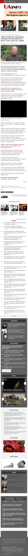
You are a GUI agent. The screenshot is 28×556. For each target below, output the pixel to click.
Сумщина (3, 192)
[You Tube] (12, 2)
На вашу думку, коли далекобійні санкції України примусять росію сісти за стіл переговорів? (12, 347)
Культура (6, 540)
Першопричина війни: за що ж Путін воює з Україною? (16, 482)
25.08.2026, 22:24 (7, 416)
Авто (18, 540)
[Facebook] (7, 2)
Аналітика (14, 321)
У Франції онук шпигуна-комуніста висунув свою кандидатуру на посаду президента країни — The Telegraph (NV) (14, 419)
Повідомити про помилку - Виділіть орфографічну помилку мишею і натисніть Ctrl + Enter (14, 187)
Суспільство (18, 539)
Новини (13, 220)
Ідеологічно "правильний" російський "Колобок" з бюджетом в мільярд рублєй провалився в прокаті (16, 488)
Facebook (4, 179)
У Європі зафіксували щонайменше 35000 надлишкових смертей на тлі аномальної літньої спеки (15, 233)
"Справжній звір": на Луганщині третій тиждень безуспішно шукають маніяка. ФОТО (12, 90)
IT (20, 540)
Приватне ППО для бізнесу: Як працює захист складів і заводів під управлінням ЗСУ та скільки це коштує (16, 331)
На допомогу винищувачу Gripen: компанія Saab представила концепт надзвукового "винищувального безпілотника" (15, 248)
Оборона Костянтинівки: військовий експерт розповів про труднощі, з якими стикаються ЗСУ (14, 303)
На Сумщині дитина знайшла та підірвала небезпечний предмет (5, 214)
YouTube (14, 179)
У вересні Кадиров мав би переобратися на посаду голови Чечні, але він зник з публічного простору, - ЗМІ (15, 281)
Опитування (14, 343)
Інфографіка (14, 456)
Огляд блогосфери (13, 542)
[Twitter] (9, 2)
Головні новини (8, 539)
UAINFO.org (9, 75)
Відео (9, 542)
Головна (3, 539)
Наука (9, 540)
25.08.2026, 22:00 (7, 425)
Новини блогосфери (16, 35)
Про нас (3, 551)
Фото (14, 376)
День (6, 501)
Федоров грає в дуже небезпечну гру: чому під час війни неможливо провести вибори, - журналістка (17, 325)
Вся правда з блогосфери (6, 35)
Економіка (23, 539)
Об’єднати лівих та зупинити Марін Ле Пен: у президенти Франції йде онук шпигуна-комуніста (14, 243)
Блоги (14, 472)
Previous (1, 26)
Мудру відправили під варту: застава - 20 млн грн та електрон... (7, 29)
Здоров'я (23, 540)
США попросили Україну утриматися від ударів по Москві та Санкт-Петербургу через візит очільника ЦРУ (15, 286)
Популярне (19, 499)
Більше (14, 315)
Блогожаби (14, 438)
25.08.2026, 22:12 (7, 421)
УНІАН (23, 75)
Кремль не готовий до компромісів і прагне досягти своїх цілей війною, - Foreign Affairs (16, 337)
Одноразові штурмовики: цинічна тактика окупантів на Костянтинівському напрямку (15, 476)
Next (26, 26)
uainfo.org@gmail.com (18, 551)
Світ (3, 540)
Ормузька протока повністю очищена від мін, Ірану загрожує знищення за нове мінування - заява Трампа (15, 276)
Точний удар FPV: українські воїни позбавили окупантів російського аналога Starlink (16, 406)
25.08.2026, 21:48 (7, 430)
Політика (13, 539)
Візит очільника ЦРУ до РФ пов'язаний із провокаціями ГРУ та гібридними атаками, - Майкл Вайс (14, 253)
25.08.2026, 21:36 (7, 434)
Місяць (14, 501)
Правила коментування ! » (21, 219)
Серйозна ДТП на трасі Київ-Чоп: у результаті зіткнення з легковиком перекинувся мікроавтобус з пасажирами (15, 238)
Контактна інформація (10, 551)
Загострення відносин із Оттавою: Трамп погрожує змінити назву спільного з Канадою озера (14, 312)
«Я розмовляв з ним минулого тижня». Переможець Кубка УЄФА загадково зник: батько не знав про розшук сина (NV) (15, 428)
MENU (1, 1)
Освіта (16, 540)
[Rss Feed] (5, 2)
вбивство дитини (9, 192)
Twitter (9, 179)
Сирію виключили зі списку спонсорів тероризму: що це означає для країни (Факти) (15, 432)
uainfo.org (15, 548)
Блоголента (20, 542)
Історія (12, 540)
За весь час (21, 501)
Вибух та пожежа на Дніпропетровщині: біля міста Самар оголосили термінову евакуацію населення (14, 291)
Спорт (3, 542)
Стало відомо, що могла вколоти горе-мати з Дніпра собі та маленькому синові (12, 146)
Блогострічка (14, 410)
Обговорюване (10, 499)
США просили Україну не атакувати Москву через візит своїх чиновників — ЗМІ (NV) (15, 423)
